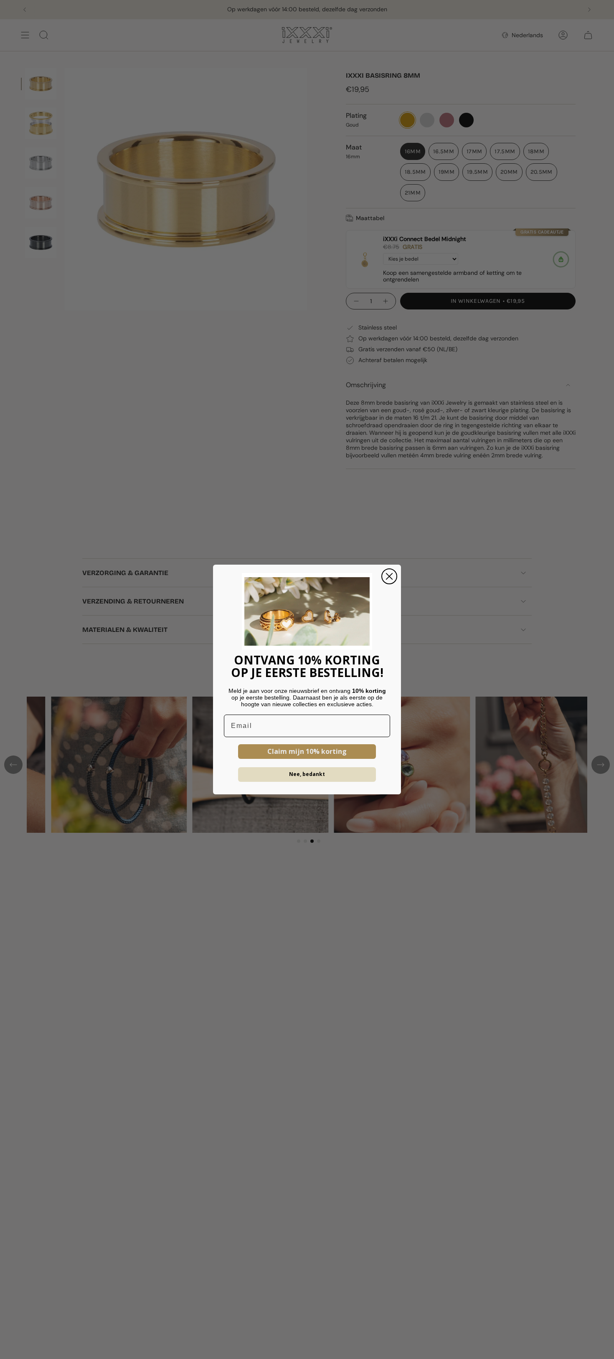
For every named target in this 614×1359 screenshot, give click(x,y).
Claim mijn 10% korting (307, 751)
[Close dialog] (389, 576)
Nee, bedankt (307, 774)
